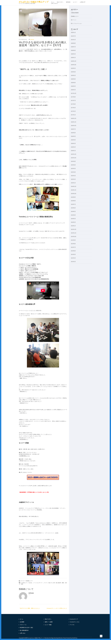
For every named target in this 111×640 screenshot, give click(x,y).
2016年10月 (73, 125)
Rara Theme (63, 638)
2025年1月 (73, 32)
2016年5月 (73, 136)
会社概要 (22, 622)
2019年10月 (73, 64)
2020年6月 (73, 50)
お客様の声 (82, 2)
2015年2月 (73, 179)
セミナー (75, 2)
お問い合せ (22, 633)
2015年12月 (73, 154)
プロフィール (23, 624)
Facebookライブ (74, 619)
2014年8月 (73, 200)
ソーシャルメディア (37, 582)
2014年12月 (73, 186)
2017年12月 (73, 93)
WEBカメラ (24, 582)
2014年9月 (73, 197)
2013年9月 (73, 240)
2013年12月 (73, 229)
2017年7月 (73, 100)
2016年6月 (73, 132)
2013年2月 (73, 261)
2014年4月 (73, 215)
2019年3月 (73, 75)
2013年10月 (73, 236)
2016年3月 (73, 143)
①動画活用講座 (75, 12)
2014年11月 (73, 190)
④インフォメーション (76, 23)
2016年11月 (73, 122)
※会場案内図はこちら (24, 456)
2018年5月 (73, 86)
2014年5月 (73, 211)
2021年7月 (73, 36)
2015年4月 (73, 172)
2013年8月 (73, 243)
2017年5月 (73, 107)
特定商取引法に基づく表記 (26, 627)
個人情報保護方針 (24, 630)
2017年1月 (73, 115)
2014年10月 (73, 193)
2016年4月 (73, 140)
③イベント (73, 20)
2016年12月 (73, 118)
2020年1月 (73, 57)
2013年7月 (73, 247)
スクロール (101, 636)
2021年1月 (73, 39)
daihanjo (32, 39)
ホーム (52, 2)
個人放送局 (58, 582)
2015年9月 (73, 161)
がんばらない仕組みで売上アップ (33, 2)
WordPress (74, 638)
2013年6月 (73, 251)
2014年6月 (73, 208)
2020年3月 (73, 54)
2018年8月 (73, 82)
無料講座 (68, 2)
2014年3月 (73, 218)
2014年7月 (73, 204)
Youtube (30, 582)
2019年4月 (73, 72)
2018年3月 (73, 89)
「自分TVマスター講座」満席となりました (29, 608)
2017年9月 (73, 97)
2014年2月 (73, 222)
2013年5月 (73, 254)
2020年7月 (73, 46)
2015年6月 (73, 165)
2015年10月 (73, 157)
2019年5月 (73, 68)
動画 (63, 582)
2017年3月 (73, 111)
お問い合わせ (54, 3)
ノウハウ (45, 582)
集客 (22, 584)
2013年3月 (73, 258)
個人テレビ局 (51, 582)
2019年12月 (73, 61)
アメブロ (72, 624)
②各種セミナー (29, 580)
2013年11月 (73, 233)
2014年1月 (73, 225)
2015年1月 (73, 183)
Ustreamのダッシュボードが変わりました (57, 608)
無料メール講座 (49, 622)
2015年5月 (73, 168)
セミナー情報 (48, 624)
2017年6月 (73, 104)
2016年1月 (73, 150)
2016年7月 (73, 129)
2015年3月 (73, 175)
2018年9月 (73, 79)
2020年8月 (73, 43)
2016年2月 (73, 147)
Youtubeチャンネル (74, 622)
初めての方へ (60, 2)
